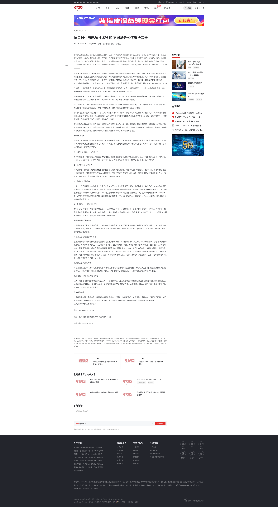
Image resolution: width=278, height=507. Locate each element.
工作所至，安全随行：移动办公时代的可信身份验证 (187, 117)
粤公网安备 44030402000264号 (128, 502)
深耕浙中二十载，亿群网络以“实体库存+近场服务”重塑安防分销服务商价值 (187, 130)
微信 (183, 445)
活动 (127, 8)
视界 (156, 8)
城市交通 (150, 383)
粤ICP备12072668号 (109, 502)
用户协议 (136, 450)
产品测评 (120, 450)
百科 (146, 8)
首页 (98, 8)
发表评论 (160, 423)
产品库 (167, 8)
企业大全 (120, 460)
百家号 (183, 458)
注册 (202, 8)
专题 (117, 8)
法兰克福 (153, 447)
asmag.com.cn (155, 453)
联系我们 (136, 463)
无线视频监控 (141, 383)
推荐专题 (176, 54)
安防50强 (191, 86)
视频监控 (79, 73)
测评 (137, 8)
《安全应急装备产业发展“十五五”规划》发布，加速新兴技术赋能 (187, 113)
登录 (196, 8)
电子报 (162, 2)
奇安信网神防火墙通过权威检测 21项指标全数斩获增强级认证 (187, 121)
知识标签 (120, 463)
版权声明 (136, 453)
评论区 (118, 44)
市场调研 (191, 99)
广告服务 (136, 457)
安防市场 (199, 99)
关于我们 (136, 447)
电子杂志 (171, 2)
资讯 (107, 8)
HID (189, 67)
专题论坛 (120, 453)
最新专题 (120, 457)
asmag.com (154, 450)
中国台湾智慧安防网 (157, 457)
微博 (201, 448)
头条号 (192, 458)
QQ (192, 448)
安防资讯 (120, 447)
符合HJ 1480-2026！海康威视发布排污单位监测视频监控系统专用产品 (187, 126)
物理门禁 (196, 67)
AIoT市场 (191, 78)
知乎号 (201, 458)
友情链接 (136, 460)
